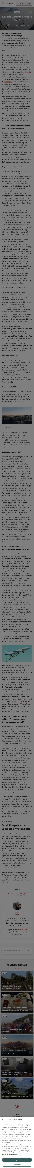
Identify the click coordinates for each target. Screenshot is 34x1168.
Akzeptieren (17, 1160)
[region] (17, 1142)
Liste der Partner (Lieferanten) (10, 1154)
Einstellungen (17, 1164)
